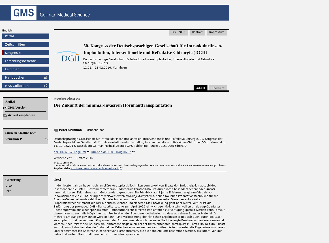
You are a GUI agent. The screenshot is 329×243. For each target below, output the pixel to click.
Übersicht (218, 88)
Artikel (200, 88)
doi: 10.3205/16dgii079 (70, 152)
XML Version (17, 107)
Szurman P (13, 139)
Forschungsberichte (20, 61)
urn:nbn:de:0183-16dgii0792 (111, 152)
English (7, 30)
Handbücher (15, 77)
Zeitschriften (15, 44)
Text (8, 191)
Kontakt (197, 32)
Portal (9, 36)
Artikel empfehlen (21, 115)
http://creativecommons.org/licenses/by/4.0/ (94, 168)
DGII (100, 63)
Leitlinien (12, 69)
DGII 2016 (179, 32)
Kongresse (13, 52)
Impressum (216, 32)
